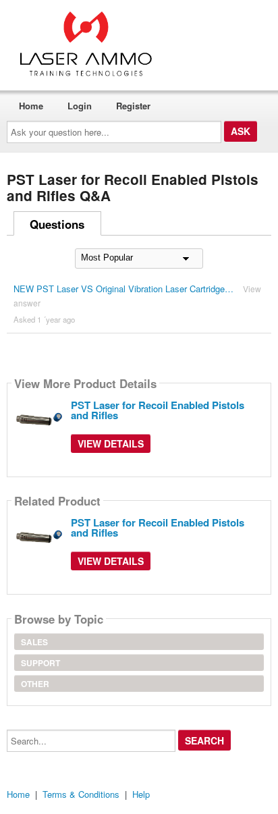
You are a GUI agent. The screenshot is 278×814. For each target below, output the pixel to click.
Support (40, 663)
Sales (34, 642)
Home (31, 105)
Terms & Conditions (81, 794)
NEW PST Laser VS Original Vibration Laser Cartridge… (123, 288)
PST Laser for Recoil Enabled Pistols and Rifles (157, 410)
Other (35, 684)
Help (141, 794)
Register (133, 105)
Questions (57, 224)
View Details (111, 443)
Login (79, 105)
